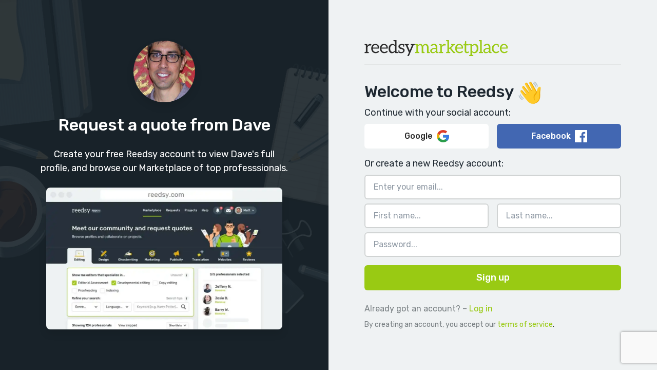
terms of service (525, 324)
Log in (481, 308)
